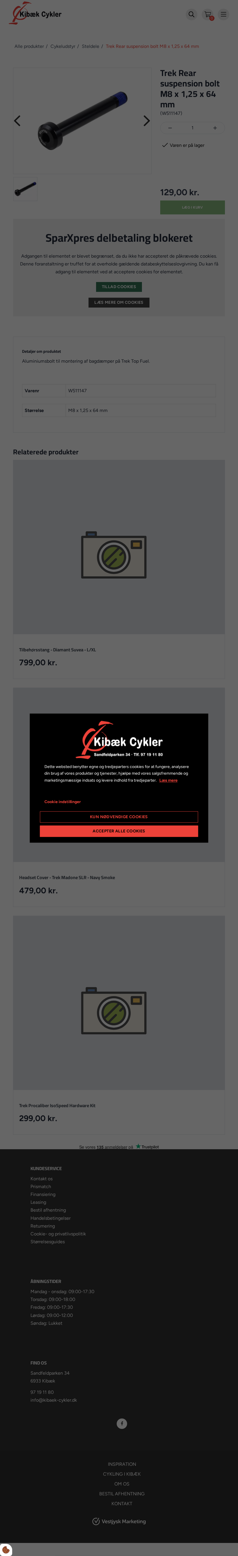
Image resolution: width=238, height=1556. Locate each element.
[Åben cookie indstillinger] (6, 1550)
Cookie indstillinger (62, 801)
